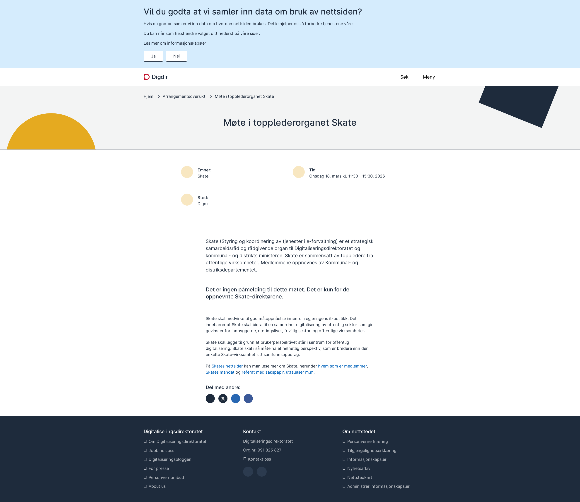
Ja (153, 56)
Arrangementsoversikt (184, 96)
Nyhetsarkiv (358, 468)
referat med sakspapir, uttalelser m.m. (278, 372)
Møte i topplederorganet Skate (244, 96)
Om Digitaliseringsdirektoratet (177, 441)
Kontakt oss (259, 459)
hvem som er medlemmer (342, 366)
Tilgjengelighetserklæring (371, 450)
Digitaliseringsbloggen (170, 459)
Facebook (248, 473)
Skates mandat (220, 372)
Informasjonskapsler (367, 459)
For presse (159, 468)
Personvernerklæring (367, 441)
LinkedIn (261, 473)
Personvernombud (166, 477)
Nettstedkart (359, 477)
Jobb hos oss (161, 450)
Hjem (148, 96)
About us (157, 486)
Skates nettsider (227, 366)
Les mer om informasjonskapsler (175, 43)
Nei (176, 56)
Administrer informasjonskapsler (378, 486)
